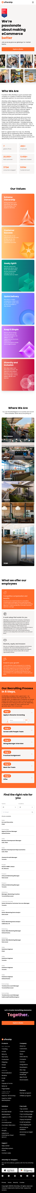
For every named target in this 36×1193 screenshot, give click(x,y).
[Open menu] (32, 2)
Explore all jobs (18, 49)
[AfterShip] (7, 2)
